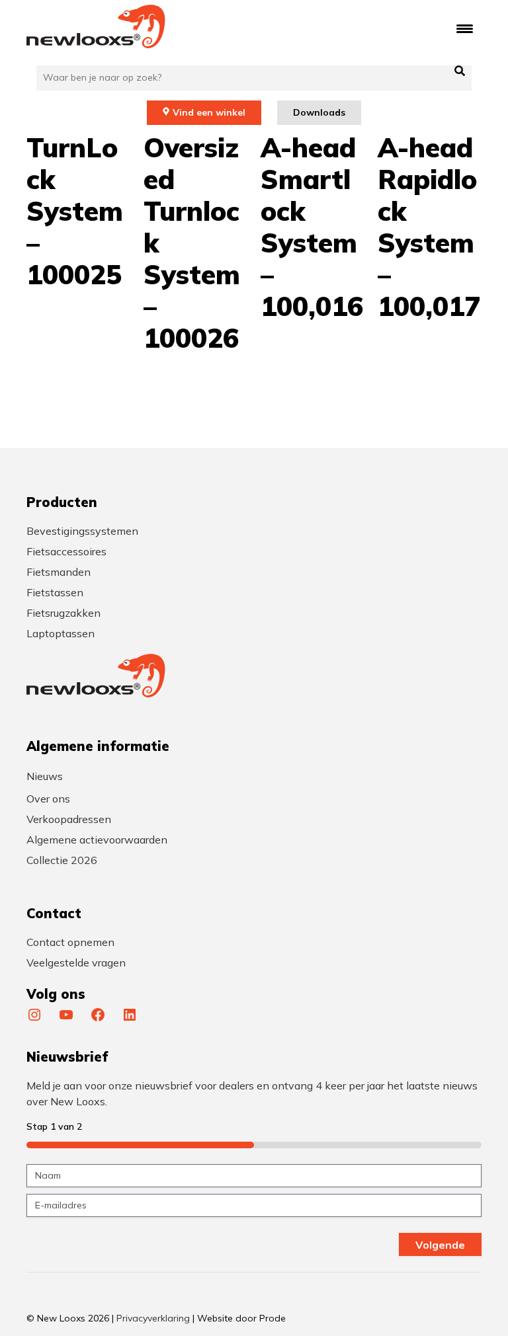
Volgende (440, 1244)
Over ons (48, 798)
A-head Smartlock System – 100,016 (312, 227)
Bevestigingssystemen (82, 530)
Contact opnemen (70, 942)
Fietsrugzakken (63, 612)
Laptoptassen (60, 633)
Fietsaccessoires (66, 551)
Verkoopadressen (68, 819)
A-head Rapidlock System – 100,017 (429, 227)
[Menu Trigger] (464, 28)
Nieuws (44, 776)
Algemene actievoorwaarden (96, 839)
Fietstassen (54, 592)
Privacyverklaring (153, 1318)
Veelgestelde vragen (76, 962)
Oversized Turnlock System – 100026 (192, 243)
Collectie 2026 (61, 860)
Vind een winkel (209, 112)
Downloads (319, 112)
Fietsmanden (58, 571)
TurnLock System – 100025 (74, 211)
